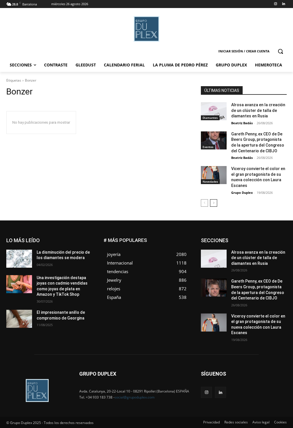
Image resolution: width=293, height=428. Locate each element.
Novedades (210, 182)
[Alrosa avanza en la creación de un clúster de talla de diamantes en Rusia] (214, 111)
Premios (226, 264)
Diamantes (210, 118)
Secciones (249, 264)
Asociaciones (229, 238)
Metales (228, 255)
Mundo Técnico (274, 255)
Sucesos (279, 268)
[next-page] (213, 203)
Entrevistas (258, 242)
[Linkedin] (283, 4)
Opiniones (252, 260)
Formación (278, 247)
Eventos (208, 147)
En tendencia (231, 242)
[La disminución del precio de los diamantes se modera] (19, 259)
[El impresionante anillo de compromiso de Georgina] (19, 319)
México (248, 255)
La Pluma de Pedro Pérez (266, 251)
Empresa (279, 238)
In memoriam (228, 251)
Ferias (257, 247)
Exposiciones (234, 247)
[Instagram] (275, 4)
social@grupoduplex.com (134, 397)
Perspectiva (277, 260)
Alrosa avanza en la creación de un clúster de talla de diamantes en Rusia (258, 110)
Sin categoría (276, 264)
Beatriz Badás (242, 123)
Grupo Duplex (242, 192)
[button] (280, 51)
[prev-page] (204, 203)
